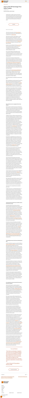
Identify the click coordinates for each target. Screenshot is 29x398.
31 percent (7, 322)
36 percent (16, 320)
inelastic (19, 226)
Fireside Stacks (6, 4)
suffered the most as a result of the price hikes (13, 233)
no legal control (14, 144)
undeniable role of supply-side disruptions (13, 62)
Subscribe (13, 24)
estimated (18, 171)
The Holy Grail (22, 376)
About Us (3, 385)
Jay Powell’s (19, 45)
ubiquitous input (12, 215)
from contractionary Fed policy (14, 234)
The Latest (3, 388)
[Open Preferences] (1, 397)
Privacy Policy (11, 392)
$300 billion (20, 322)
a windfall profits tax (17, 288)
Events (2, 389)
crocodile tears (14, 125)
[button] (26, 1)
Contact (3, 392)
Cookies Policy (19, 392)
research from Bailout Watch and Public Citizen (13, 265)
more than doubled (17, 328)
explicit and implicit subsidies (10, 244)
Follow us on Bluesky (14, 369)
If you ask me (16, 363)
